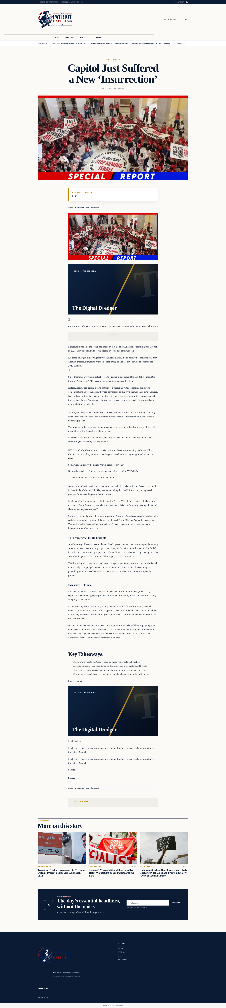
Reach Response (117, 1005)
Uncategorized (113, 59)
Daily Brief (180, 2)
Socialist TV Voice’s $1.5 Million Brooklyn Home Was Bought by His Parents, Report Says (111, 873)
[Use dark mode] (186, 2)
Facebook (80, 207)
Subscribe (176, 903)
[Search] (186, 19)
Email (87, 207)
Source (71, 778)
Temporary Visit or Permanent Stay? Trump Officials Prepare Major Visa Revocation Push (61, 873)
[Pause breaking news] (186, 43)
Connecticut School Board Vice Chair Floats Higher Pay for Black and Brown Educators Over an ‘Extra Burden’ (106, 43)
